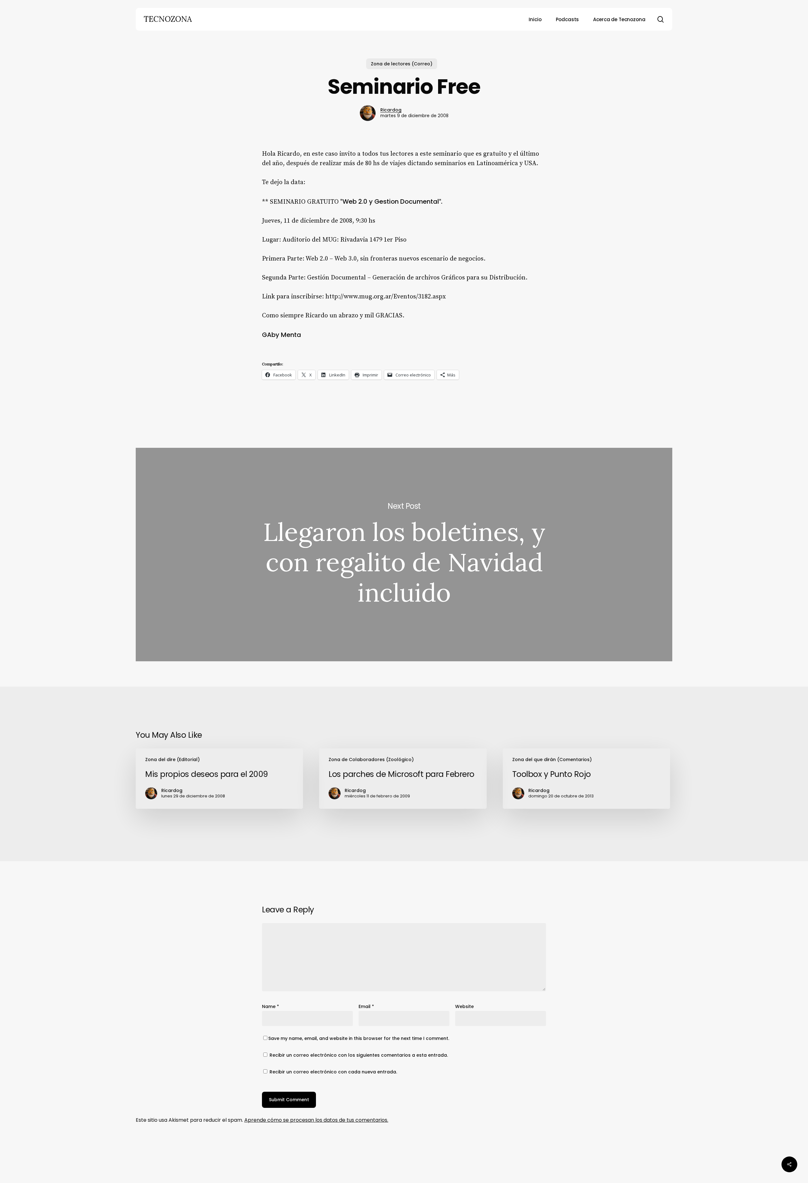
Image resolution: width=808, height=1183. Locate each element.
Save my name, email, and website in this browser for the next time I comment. (358, 1038)
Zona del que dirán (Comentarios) (552, 759)
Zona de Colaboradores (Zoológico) (371, 759)
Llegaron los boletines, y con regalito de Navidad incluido (404, 554)
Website (464, 1006)
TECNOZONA (168, 19)
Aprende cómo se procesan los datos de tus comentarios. (316, 1120)
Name (270, 1006)
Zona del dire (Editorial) (172, 759)
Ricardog (390, 110)
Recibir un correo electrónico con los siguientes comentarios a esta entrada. (359, 1055)
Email (366, 1006)
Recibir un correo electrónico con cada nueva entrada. (333, 1072)
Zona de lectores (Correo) (401, 64)
